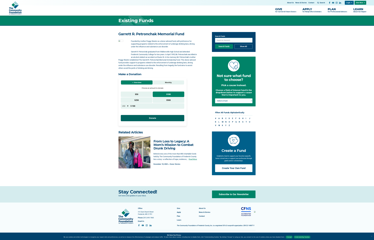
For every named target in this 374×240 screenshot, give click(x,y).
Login (348, 3)
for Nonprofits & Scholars (312, 10)
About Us (290, 3)
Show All (243, 46)
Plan (178, 216)
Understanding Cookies (302, 237)
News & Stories (301, 3)
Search (322, 3)
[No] (372, 236)
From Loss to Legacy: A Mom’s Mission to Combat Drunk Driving (173, 144)
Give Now (359, 3)
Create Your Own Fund (234, 168)
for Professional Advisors (337, 10)
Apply (179, 212)
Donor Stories (175, 164)
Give (178, 208)
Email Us (141, 221)
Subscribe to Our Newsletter (234, 194)
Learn (179, 220)
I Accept (289, 237)
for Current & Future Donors (285, 10)
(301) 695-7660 (148, 218)
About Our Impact (359, 10)
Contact (311, 3)
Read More (193, 159)
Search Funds (220, 36)
